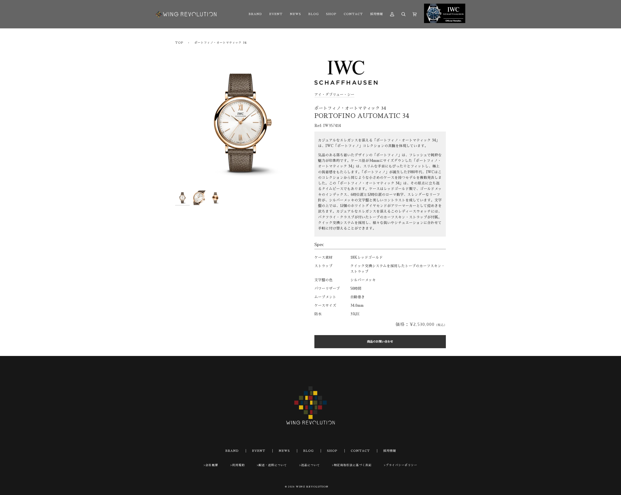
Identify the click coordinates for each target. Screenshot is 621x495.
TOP (179, 42)
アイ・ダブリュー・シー (334, 94)
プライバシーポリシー (401, 465)
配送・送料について (273, 465)
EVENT (258, 450)
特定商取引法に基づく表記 (353, 465)
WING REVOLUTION (312, 487)
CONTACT (360, 450)
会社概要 (211, 465)
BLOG (308, 450)
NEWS (284, 450)
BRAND (232, 450)
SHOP (332, 450)
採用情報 (389, 450)
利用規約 (238, 465)
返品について (310, 465)
